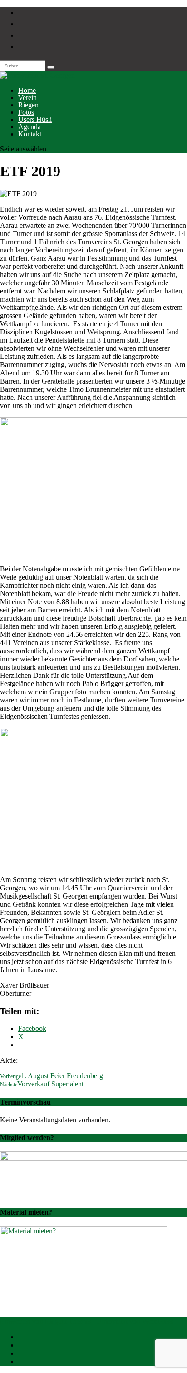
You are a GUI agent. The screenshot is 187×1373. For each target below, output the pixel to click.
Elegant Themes (68, 1321)
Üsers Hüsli (35, 119)
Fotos (26, 112)
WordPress (157, 1321)
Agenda (29, 127)
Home (27, 90)
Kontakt (29, 134)
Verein (27, 97)
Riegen (28, 105)
